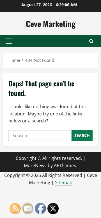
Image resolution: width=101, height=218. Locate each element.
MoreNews (35, 165)
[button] (9, 41)
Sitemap (63, 182)
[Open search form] (91, 41)
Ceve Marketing (50, 23)
